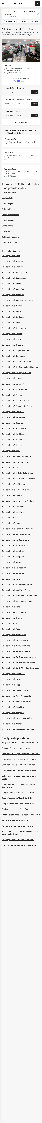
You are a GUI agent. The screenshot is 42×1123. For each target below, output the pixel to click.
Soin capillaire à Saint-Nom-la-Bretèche (18, 662)
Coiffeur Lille (7, 198)
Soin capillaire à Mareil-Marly (14, 551)
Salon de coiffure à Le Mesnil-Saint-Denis (19, 845)
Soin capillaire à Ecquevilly (13, 378)
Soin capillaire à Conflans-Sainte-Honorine (20, 367)
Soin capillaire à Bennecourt (14, 278)
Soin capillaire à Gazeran (12, 423)
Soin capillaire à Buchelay (12, 322)
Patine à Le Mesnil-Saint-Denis (15, 820)
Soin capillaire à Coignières (13, 356)
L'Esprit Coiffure (10, 139)
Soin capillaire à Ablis (11, 256)
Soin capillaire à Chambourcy (14, 328)
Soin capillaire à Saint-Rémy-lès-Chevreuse (20, 668)
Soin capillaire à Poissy (11, 629)
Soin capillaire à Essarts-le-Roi (15, 389)
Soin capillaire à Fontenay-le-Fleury (17, 406)
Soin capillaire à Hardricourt (14, 434)
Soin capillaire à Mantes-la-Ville (15, 545)
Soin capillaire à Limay (11, 517)
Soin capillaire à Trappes (12, 685)
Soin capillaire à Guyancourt (14, 428)
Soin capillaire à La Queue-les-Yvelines (18, 478)
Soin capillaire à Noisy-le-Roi (14, 612)
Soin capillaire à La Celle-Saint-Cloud (17, 473)
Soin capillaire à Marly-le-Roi (14, 556)
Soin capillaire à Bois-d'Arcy (13, 289)
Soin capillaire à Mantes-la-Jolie (15, 540)
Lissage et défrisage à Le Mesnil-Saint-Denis (21, 815)
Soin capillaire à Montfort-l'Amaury (16, 590)
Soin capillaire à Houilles (12, 445)
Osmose (7, 66)
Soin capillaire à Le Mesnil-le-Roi (15, 490)
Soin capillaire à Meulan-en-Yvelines (17, 584)
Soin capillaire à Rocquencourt (15, 640)
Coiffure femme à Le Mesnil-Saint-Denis (19, 759)
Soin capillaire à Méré (11, 579)
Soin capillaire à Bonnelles (13, 295)
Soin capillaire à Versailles (13, 707)
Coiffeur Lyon (7, 203)
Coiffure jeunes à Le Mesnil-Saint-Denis (19, 770)
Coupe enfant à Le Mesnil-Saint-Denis (18, 792)
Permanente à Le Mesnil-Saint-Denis (17, 826)
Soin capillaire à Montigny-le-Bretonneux (19, 595)
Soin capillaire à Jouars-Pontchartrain (18, 456)
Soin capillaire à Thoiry (11, 679)
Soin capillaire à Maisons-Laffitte (16, 534)
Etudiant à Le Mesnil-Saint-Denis (16, 809)
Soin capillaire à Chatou (12, 339)
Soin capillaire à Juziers (12, 467)
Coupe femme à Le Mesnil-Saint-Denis (18, 798)
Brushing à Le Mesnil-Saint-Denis (16, 748)
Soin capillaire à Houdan (12, 439)
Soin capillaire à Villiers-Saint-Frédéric (18, 718)
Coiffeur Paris (8, 231)
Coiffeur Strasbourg (10, 237)
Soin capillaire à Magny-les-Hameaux (17, 529)
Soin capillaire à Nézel (11, 607)
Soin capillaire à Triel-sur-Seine (15, 690)
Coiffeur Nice (7, 226)
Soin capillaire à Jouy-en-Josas (15, 462)
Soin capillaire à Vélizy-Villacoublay (17, 696)
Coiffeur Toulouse (9, 242)
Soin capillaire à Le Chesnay (14, 484)
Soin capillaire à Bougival (12, 306)
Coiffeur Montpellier (10, 215)
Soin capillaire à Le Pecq (12, 495)
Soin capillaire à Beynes (12, 283)
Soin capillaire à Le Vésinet (13, 506)
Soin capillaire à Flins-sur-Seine (15, 400)
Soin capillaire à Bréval (11, 311)
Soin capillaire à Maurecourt (14, 568)
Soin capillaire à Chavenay (13, 345)
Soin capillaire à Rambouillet (14, 634)
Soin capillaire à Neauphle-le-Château (18, 601)
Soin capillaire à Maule (11, 562)
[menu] (3, 3)
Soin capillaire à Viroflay (12, 724)
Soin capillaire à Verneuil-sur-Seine (16, 701)
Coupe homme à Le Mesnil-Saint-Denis (18, 803)
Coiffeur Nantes (8, 220)
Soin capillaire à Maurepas (13, 573)
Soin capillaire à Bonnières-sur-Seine (17, 300)
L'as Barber (8, 153)
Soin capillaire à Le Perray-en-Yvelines (18, 501)
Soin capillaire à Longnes (12, 523)
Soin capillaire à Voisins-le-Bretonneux (18, 729)
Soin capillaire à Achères (12, 261)
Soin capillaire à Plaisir (11, 623)
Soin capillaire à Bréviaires (13, 317)
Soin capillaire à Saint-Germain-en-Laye (19, 657)
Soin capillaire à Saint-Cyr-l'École (16, 651)
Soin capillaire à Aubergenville (14, 272)
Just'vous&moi (10, 169)
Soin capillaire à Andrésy (12, 267)
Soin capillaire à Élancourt (13, 384)
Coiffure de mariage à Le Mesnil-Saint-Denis (21, 754)
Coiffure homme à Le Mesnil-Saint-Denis (19, 765)
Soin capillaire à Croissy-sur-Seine (16, 373)
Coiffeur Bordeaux (9, 192)
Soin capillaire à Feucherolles (14, 395)
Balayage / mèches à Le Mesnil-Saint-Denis (20, 742)
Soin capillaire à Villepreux (13, 713)
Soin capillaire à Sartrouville (13, 674)
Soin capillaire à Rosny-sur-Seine (16, 646)
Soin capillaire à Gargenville (13, 417)
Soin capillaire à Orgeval (12, 618)
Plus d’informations (21, 122)
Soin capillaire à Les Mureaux (14, 512)
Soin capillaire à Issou (11, 451)
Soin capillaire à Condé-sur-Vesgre (16, 361)
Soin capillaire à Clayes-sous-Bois (16, 350)
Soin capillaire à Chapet (12, 334)
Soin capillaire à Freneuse (13, 412)
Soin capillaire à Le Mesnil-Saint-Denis (18, 840)
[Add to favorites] (37, 42)
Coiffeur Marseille (9, 209)
